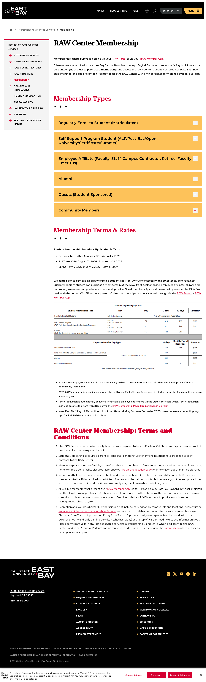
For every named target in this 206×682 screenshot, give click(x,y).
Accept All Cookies (180, 675)
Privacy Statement (20, 648)
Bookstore (147, 597)
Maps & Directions (151, 628)
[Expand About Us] (10, 114)
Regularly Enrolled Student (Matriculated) (98, 123)
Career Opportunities (153, 634)
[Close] (201, 675)
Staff (80, 615)
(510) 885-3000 (19, 600)
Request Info (118, 10)
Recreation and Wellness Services (36, 29)
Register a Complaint (120, 648)
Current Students (88, 603)
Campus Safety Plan (95, 648)
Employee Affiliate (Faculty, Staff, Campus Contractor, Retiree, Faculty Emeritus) (125, 160)
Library (144, 591)
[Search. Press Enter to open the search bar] (154, 11)
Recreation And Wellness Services (23, 46)
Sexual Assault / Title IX (92, 591)
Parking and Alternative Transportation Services (87, 511)
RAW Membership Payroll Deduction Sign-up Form (140, 406)
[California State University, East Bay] (32, 572)
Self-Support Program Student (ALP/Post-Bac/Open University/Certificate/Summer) (107, 140)
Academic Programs (152, 603)
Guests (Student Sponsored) (85, 194)
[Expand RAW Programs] (10, 74)
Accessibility (84, 628)
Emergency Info (42, 648)
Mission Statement (88, 634)
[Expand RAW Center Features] (10, 68)
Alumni (65, 179)
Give (135, 10)
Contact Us (147, 615)
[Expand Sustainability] (10, 102)
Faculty (81, 609)
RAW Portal (119, 58)
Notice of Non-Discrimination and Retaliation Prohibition (43, 655)
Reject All (156, 675)
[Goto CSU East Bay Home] (11, 30)
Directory (146, 622)
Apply (100, 10)
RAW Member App (151, 58)
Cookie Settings (88, 655)
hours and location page (137, 469)
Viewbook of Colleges (154, 609)
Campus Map (172, 528)
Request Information (90, 597)
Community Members (79, 210)
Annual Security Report (67, 648)
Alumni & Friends (87, 622)
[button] (147, 11)
